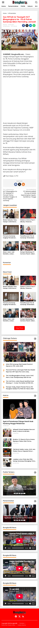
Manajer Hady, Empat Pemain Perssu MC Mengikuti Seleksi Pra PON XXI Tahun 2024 (20, 387)
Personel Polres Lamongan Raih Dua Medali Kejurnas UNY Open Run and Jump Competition (20, 371)
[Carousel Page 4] (22, 493)
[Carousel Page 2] (17, 493)
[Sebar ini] (23, 25)
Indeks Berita (22, 625)
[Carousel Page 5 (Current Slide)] (24, 493)
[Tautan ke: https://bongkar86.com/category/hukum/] (35, 396)
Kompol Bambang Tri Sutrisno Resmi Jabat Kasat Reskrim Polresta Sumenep (28, 253)
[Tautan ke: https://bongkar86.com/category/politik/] (35, 472)
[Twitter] (19, 184)
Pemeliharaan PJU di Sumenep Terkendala (27, 237)
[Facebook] (15, 184)
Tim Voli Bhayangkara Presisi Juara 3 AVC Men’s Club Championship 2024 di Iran (20, 376)
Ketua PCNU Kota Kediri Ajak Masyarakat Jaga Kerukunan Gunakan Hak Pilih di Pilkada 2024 (19, 488)
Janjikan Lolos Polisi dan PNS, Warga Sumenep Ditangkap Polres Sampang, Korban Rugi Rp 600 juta (24, 460)
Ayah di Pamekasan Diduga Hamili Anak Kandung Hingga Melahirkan (18, 422)
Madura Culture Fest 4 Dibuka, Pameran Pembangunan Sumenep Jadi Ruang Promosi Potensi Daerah (27, 221)
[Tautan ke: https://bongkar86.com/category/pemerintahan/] (35, 501)
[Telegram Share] (30, 25)
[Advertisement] (19, 100)
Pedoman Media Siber (8, 625)
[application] (19, 540)
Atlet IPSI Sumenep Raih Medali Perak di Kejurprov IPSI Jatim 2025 (19, 365)
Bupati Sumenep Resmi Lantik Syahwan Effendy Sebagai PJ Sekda (18, 517)
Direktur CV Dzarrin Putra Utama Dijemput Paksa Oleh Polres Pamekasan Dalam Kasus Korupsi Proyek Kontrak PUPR (24, 440)
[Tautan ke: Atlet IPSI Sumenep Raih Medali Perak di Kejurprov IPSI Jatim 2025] (19, 352)
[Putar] (6, 548)
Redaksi (22, 623)
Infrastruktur (6, 26)
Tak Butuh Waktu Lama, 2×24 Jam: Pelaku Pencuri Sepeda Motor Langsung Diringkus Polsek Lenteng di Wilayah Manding (24, 450)
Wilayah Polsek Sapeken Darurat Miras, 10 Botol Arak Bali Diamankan (24, 430)
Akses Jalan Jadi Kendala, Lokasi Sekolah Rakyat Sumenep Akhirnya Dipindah (9, 253)
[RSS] (23, 184)
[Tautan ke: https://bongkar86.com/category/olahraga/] (35, 338)
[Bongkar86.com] (19, 2)
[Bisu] (30, 548)
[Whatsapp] (34, 25)
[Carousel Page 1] (15, 493)
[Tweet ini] (27, 25)
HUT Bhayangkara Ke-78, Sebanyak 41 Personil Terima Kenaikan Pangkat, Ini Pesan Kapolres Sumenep (10, 195)
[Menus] (3, 2)
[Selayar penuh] (33, 548)
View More (19, 328)
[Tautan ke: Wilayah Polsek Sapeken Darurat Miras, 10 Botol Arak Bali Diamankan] (7, 432)
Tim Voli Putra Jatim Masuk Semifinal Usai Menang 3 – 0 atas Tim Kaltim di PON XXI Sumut (20, 382)
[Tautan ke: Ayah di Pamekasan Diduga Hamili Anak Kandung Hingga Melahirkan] (19, 409)
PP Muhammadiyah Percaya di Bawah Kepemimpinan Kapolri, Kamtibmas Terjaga (28, 193)
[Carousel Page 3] (19, 493)
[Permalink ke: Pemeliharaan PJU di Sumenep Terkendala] (28, 230)
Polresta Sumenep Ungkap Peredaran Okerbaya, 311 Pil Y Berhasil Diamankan (9, 237)
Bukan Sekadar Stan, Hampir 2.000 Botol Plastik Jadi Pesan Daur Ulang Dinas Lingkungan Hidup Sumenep (11, 221)
